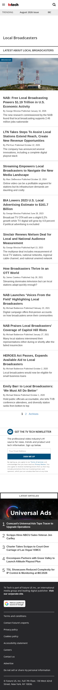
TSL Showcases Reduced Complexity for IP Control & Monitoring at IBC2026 (30, 571)
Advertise (8, 663)
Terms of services (37, 462)
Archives (33, 414)
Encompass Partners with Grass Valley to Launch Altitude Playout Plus (30, 560)
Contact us (9, 656)
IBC (49, 12)
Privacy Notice (40, 464)
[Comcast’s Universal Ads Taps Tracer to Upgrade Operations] (29, 515)
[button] (3, 4)
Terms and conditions (15, 616)
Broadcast (6, 60)
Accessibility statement (16, 643)
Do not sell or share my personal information (27, 670)
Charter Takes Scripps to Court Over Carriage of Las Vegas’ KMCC (27, 548)
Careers (8, 649)
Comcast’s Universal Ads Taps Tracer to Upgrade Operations (29, 525)
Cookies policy (11, 636)
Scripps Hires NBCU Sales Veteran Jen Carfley (29, 537)
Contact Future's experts (16, 622)
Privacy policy (11, 629)
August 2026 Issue (29, 12)
